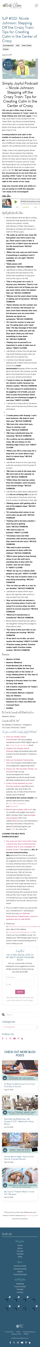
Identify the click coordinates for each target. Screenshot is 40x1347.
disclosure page (30, 1215)
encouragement (8, 45)
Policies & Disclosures (29, 1332)
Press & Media (20, 1287)
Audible (9, 708)
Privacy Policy (9, 1332)
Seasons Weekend (14, 663)
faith (17, 45)
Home (20, 1245)
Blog (20, 1257)
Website (5, 716)
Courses (20, 1251)
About (20, 1248)
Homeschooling (20, 1269)
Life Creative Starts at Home (24, 363)
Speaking (20, 1284)
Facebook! (13, 806)
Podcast (20, 1254)
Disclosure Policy (16, 1334)
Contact (20, 1292)
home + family (26, 45)
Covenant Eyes (12, 705)
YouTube (12, 803)
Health (20, 1272)
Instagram (21, 803)
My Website (7, 725)
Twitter (23, 728)
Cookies (18, 1332)
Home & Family (20, 1266)
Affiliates (26, 1334)
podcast (5, 49)
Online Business (20, 1274)
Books (12, 716)
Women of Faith (16, 226)
